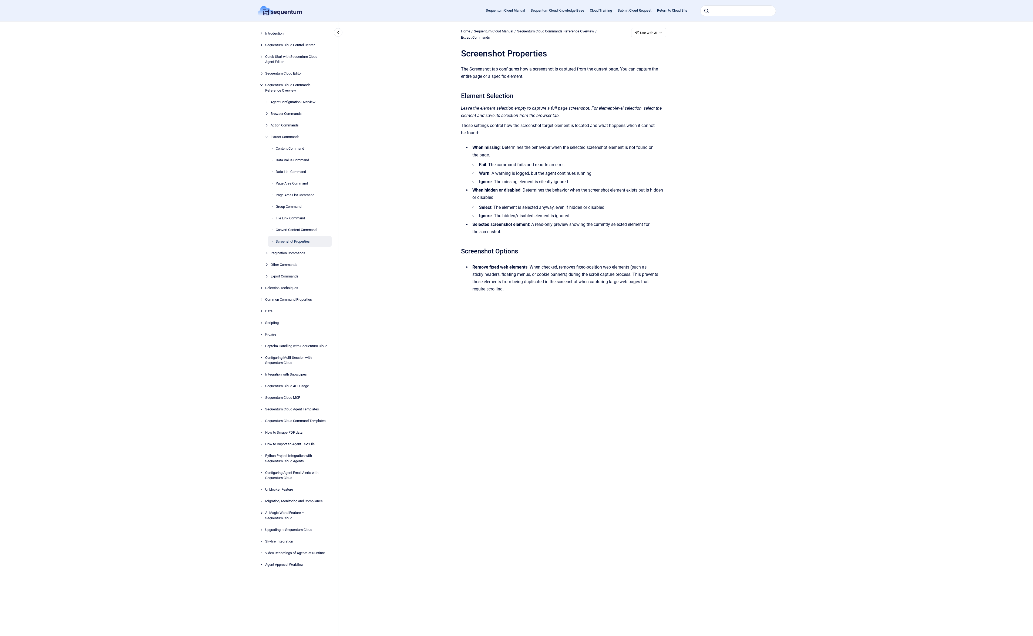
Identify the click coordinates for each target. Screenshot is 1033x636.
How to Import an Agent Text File (290, 444)
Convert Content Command (296, 230)
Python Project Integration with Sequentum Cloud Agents (288, 458)
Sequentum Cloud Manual (505, 10)
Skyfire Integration (279, 541)
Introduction (274, 33)
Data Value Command (292, 160)
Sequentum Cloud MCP (282, 398)
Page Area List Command (295, 195)
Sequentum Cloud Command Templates (295, 421)
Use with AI (648, 33)
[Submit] (706, 10)
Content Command (290, 148)
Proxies (271, 334)
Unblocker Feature (279, 489)
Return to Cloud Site (672, 10)
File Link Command (290, 218)
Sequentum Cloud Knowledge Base (557, 10)
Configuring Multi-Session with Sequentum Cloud (288, 360)
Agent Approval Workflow (284, 565)
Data (268, 311)
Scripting (272, 323)
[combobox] (738, 11)
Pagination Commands (288, 253)
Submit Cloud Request (634, 10)
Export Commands (284, 276)
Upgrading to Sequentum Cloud (288, 530)
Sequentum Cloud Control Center (290, 45)
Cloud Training (601, 10)
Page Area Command (292, 183)
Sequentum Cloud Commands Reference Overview (288, 87)
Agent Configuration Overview (293, 102)
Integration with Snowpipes (286, 374)
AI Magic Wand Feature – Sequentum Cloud (284, 515)
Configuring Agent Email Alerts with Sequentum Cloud (291, 475)
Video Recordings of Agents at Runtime (295, 553)
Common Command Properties (288, 299)
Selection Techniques (281, 288)
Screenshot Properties (293, 241)
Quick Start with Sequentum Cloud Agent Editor (291, 59)
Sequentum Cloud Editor (283, 73)
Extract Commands (285, 137)
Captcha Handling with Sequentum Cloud (296, 346)
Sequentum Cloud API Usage (287, 386)
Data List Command (291, 172)
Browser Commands (286, 114)
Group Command (288, 207)
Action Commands (285, 125)
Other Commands (284, 265)
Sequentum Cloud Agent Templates (292, 409)
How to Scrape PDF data (283, 432)
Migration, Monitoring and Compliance (294, 501)
